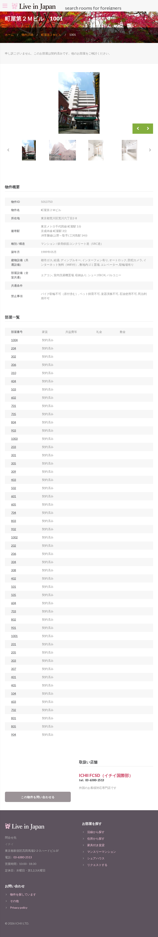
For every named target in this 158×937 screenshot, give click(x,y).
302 (13, 356)
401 (13, 677)
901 (13, 627)
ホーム (9, 34)
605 (13, 504)
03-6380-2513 (94, 780)
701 (13, 405)
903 (13, 430)
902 (13, 529)
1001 (14, 636)
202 (13, 545)
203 (13, 447)
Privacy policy (18, 907)
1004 (14, 340)
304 (13, 562)
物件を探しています (23, 894)
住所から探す (96, 838)
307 (13, 668)
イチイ (9, 844)
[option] (79, 103)
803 (13, 521)
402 (13, 578)
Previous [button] (137, 128)
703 (13, 611)
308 (13, 570)
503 (13, 389)
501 (13, 586)
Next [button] (148, 128)
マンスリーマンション (101, 851)
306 (13, 364)
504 (13, 693)
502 (13, 488)
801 (13, 718)
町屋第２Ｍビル (51, 34)
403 (13, 479)
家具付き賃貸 (96, 845)
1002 (14, 537)
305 (13, 463)
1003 (14, 438)
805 (13, 726)
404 (13, 381)
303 (13, 660)
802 (13, 619)
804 (13, 422)
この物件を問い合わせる (38, 797)
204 (13, 348)
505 (13, 595)
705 (13, 414)
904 (13, 734)
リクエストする (97, 865)
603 (13, 701)
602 (13, 397)
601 (13, 496)
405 (13, 685)
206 (13, 553)
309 (13, 471)
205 (13, 652)
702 (13, 710)
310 (13, 373)
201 (13, 644)
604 (13, 603)
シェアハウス (96, 858)
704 (13, 512)
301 (13, 455)
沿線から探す (96, 832)
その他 (14, 901)
